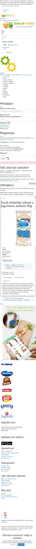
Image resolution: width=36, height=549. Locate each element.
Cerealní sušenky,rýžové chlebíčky (15, 266)
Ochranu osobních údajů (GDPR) (10, 453)
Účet (1, 20)
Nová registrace (4, 125)
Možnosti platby (5, 480)
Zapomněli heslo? (4, 127)
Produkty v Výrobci (6, 467)
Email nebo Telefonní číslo (7, 108)
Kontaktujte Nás (5, 458)
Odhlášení (16, 20)
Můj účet (3, 493)
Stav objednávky (5, 469)
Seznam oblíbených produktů (9, 496)
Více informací (13, 544)
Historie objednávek (8, 20)
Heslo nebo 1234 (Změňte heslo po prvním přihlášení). (10, 115)
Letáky (3, 498)
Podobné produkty (19, 277)
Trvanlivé (7, 265)
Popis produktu (7, 277)
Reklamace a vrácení (6, 484)
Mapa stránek (5, 471)
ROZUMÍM (21, 544)
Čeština (15, 45)
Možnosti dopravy (6, 482)
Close (3, 198)
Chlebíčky (8, 268)
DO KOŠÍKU (9, 52)
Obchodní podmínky (6, 451)
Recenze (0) (7, 281)
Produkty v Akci (5, 466)
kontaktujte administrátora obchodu (9, 181)
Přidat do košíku (7, 261)
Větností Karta (5, 454)
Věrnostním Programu (7, 456)
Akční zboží (6, 76)
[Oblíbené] (3, 209)
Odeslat (3, 158)
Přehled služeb (5, 485)
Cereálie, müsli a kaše (17, 265)
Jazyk (5, 44)
